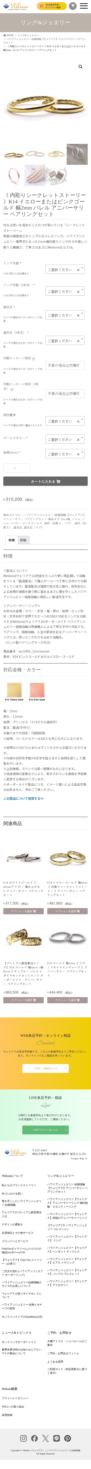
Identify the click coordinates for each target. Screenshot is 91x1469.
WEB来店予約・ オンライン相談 (53, 6)
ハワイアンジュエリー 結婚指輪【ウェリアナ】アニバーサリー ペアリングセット (44, 517)
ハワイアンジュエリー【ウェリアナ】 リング (67, 1238)
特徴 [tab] (12, 540)
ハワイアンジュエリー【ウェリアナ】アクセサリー (67, 1283)
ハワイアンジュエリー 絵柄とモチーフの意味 (22, 1306)
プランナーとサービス (15, 1241)
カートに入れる (43, 481)
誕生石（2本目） (15, 332)
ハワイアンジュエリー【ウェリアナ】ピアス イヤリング (67, 1261)
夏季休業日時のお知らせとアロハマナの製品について (22, 1351)
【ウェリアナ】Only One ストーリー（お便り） (22, 1261)
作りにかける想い (12, 1193)
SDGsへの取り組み (13, 1406)
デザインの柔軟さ (12, 1224)
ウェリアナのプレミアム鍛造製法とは (22, 1214)
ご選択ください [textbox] (63, 269)
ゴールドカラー (15, 438)
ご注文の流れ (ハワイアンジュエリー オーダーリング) (22, 1273)
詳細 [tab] (23, 540)
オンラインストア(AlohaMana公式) (22, 1316)
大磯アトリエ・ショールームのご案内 (67, 1343)
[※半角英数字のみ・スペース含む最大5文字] (33, 358)
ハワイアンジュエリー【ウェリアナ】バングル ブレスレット (67, 1272)
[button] (81, 67)
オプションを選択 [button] (21, 911)
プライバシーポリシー (15, 1398)
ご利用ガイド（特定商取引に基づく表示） (67, 1371)
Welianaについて (12, 1176)
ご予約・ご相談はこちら (45, 1068)
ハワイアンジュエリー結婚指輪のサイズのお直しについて (22, 1284)
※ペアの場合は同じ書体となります (22, 425)
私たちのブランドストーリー (19, 1185)
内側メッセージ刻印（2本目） (20, 386)
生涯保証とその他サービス (18, 1232)
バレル (76, 519)
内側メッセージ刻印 (17, 358)
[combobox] (65, 269)
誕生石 (9, 307)
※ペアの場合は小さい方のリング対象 (22, 319)
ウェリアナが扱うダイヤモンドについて (22, 1295)
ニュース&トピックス (16, 1332)
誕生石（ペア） (34, 527)
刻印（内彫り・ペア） (58, 523)
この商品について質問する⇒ (23, 798)
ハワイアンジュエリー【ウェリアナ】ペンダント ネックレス (67, 1249)
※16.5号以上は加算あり (16, 273)
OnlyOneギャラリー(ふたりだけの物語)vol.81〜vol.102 (22, 1250)
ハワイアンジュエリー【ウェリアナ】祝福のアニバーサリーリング (67, 1216)
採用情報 (7, 1415)
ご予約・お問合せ (59, 1332)
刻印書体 (9, 415)
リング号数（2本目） (19, 285)
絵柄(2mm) (11, 452)
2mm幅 (65, 519)
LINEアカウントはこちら (45, 1130)
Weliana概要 (9, 1389)
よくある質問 (55, 1361)
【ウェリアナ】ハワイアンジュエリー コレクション (67, 1227)
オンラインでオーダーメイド (19, 1342)
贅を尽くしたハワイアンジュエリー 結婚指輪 (22, 1203)
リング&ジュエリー (60, 1176)
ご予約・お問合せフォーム (63, 1353)
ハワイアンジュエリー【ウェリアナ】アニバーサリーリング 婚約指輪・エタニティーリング (67, 1203)
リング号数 (12, 263)
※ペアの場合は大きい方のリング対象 (22, 344)
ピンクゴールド (32, 523)
